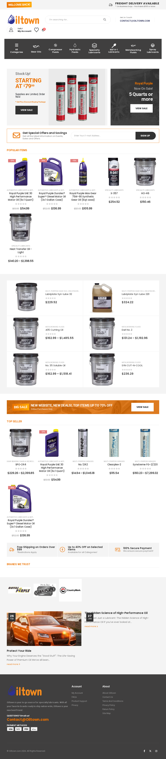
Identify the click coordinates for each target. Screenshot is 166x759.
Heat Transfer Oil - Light (21, 250)
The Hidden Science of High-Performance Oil (116, 613)
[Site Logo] (23, 19)
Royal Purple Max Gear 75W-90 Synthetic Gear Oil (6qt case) (83, 197)
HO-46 (145, 193)
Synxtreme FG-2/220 (145, 464)
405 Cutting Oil (54, 329)
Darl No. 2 (127, 329)
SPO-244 (20, 464)
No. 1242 (83, 464)
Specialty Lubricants (114, 190)
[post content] (21, 172)
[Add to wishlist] (30, 163)
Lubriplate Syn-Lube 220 (136, 294)
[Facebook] (144, 751)
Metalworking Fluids (54, 327)
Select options (116, 182)
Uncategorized (74, 291)
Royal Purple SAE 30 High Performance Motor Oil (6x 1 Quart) (21, 197)
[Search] (105, 20)
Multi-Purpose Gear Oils (56, 291)
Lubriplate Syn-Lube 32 (58, 294)
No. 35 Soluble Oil (55, 365)
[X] (150, 751)
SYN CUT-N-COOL (132, 365)
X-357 (114, 193)
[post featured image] (26, 298)
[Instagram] (156, 751)
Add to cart (23, 182)
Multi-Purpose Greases (83, 461)
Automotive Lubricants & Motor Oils (23, 190)
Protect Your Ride (19, 651)
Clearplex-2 (114, 464)
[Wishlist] (36, 30)
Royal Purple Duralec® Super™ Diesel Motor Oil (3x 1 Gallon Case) (52, 197)
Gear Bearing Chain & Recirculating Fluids (26, 461)
